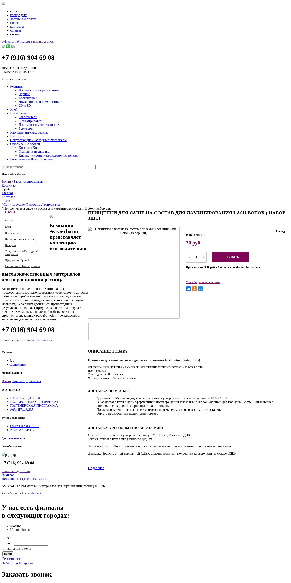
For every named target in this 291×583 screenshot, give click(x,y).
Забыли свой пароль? (17, 563)
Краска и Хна (29, 147)
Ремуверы (26, 128)
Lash (10, 212)
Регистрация (11, 558)
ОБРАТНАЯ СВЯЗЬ (24, 426)
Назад (280, 231)
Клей (14, 109)
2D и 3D (25, 105)
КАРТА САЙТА (22, 430)
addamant (34, 493)
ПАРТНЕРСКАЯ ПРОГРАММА (34, 405)
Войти (6, 181)
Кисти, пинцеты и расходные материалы (48, 155)
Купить (233, 257)
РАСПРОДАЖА (22, 409)
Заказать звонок (42, 41)
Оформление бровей (25, 144)
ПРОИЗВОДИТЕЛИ (25, 398)
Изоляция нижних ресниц (29, 132)
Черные (24, 94)
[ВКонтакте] (188, 289)
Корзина (8, 185)
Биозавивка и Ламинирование (32, 159)
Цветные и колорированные (39, 90)
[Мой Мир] (200, 289)
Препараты (18, 113)
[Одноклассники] (194, 289)
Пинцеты (17, 136)
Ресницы (16, 86)
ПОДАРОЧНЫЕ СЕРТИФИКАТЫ (35, 402)
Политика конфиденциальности (25, 479)
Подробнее (96, 468)
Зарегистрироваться (28, 181)
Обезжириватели (31, 121)
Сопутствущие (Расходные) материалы (38, 140)
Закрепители (28, 117)
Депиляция (18, 364)
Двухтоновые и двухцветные (40, 101)
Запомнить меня (19, 548)
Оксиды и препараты (34, 151)
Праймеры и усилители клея (39, 124)
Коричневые (28, 98)
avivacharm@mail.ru (16, 41)
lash (13, 360)
